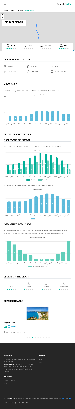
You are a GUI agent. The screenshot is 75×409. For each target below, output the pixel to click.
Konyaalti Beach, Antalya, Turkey (16, 332)
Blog (40, 362)
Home (6, 10)
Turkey (12, 10)
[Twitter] (23, 403)
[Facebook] (19, 403)
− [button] (2, 17)
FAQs (5, 383)
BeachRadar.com (9, 364)
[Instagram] (15, 403)
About (41, 359)
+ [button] (2, 15)
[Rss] (27, 403)
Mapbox (73, 50)
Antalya (20, 10)
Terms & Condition (10, 381)
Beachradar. (13, 398)
